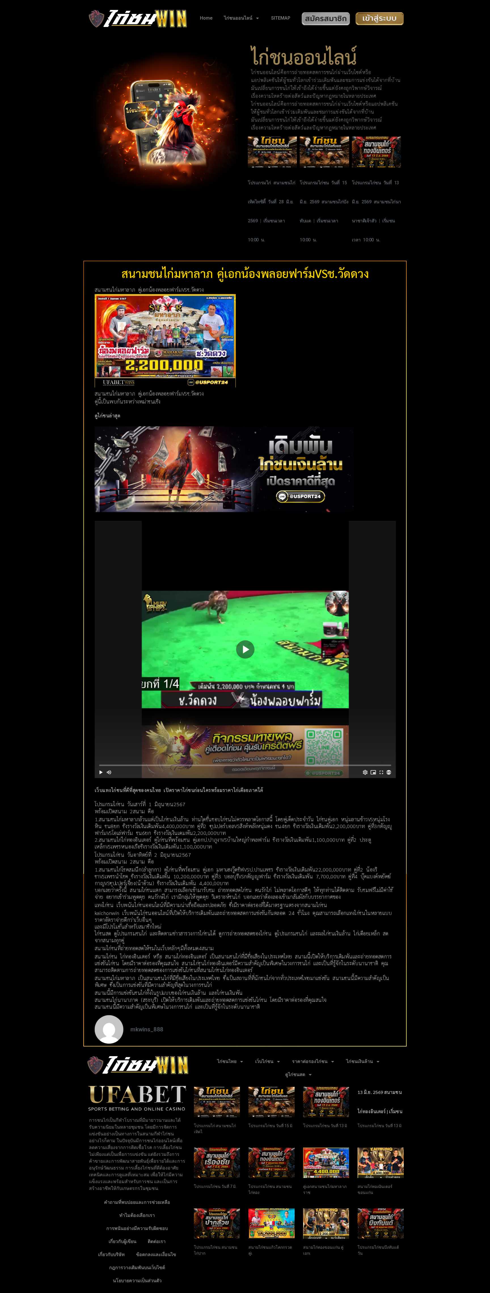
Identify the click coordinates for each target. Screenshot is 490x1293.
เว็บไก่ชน (264, 1061)
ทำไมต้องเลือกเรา (137, 1215)
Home (206, 18)
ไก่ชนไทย (226, 1061)
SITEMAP (280, 18)
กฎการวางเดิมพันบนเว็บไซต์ (137, 1267)
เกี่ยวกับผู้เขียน (122, 1241)
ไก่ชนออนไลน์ (238, 18)
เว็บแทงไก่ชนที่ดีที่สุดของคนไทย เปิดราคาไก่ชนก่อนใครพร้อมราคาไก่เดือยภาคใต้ (178, 790)
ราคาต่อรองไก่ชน (310, 1061)
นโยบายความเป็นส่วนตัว (137, 1280)
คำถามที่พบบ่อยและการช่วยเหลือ (137, 1202)
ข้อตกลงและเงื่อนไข (156, 1254)
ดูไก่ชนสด (295, 1074)
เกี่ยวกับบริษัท (111, 1254)
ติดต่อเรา (157, 1241)
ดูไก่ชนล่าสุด (107, 416)
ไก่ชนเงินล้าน (359, 1061)
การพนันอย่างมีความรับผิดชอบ (137, 1228)
